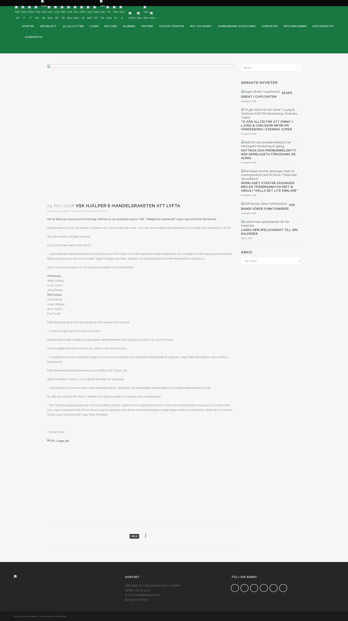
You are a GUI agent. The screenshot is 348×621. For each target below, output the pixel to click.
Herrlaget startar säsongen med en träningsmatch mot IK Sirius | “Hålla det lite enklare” (269, 186)
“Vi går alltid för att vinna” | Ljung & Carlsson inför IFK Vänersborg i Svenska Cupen (267, 125)
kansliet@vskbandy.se (147, 594)
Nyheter (77, 211)
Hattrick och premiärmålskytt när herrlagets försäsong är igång (268, 154)
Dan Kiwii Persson (96, 211)
